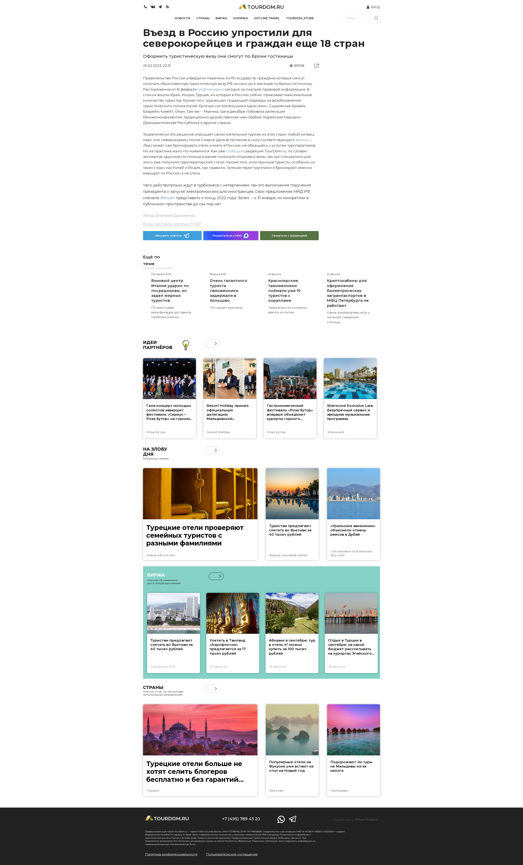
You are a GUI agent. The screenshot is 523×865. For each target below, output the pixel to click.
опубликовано (210, 89)
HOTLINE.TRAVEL (267, 18)
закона (301, 140)
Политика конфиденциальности (171, 854)
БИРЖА (221, 18)
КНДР (195, 224)
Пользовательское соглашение (232, 854)
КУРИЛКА (240, 18)
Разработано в (356, 819)
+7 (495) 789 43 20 (241, 818)
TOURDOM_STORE (300, 18)
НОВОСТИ (182, 18)
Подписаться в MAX (227, 235)
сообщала (235, 151)
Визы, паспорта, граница (165, 224)
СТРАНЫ (202, 18)
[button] (208, 343)
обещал (167, 198)
